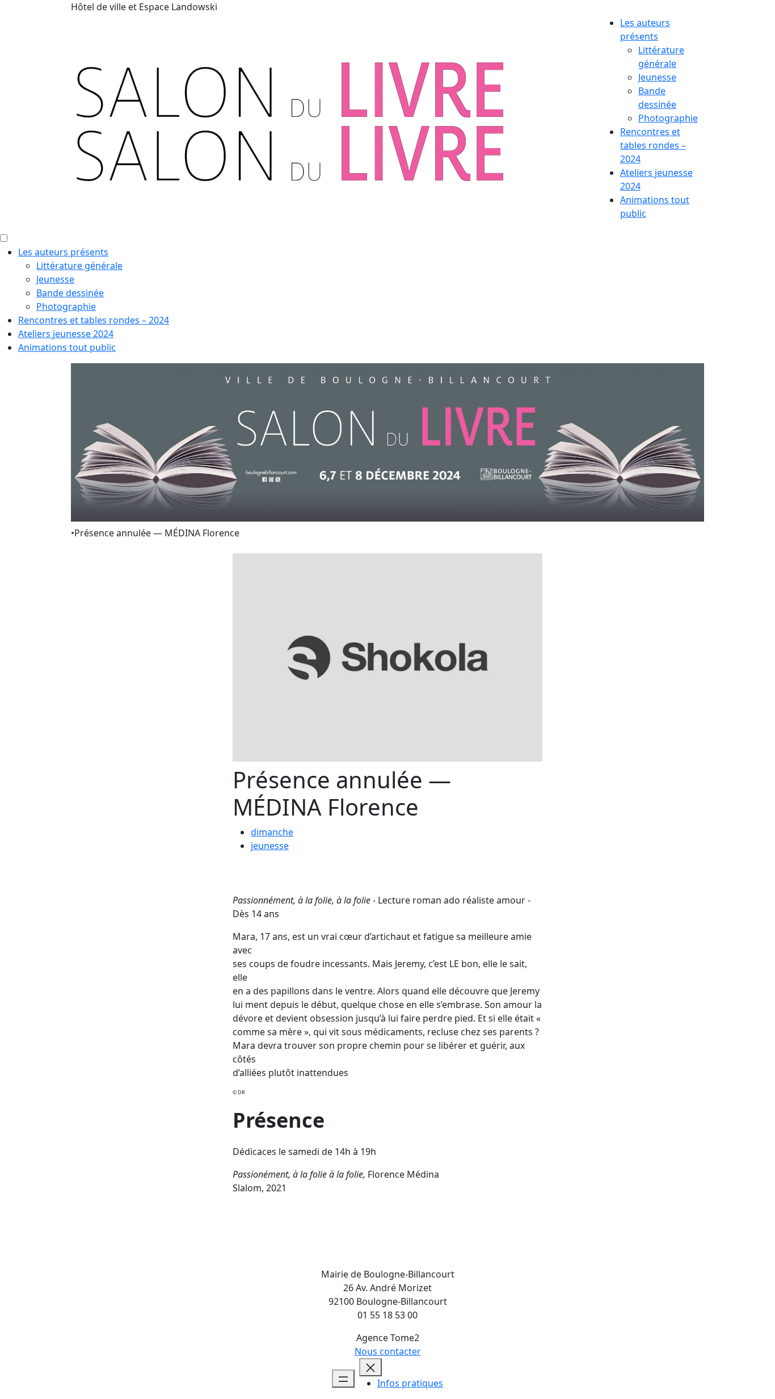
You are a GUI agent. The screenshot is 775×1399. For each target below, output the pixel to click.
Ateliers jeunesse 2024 (65, 333)
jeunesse (270, 845)
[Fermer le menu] (370, 1367)
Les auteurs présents (63, 252)
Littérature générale (79, 265)
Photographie (668, 118)
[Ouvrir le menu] (343, 1378)
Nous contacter (388, 1351)
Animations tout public (67, 347)
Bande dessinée (70, 293)
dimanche (272, 832)
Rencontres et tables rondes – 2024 (653, 145)
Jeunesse (657, 77)
